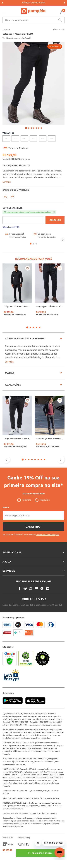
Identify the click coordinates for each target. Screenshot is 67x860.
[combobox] (33, 20)
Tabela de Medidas (18, 148)
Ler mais (9, 361)
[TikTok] (41, 588)
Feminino (26, 500)
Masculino (45, 500)
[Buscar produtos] (60, 20)
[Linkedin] (47, 588)
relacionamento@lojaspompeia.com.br (45, 725)
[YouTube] (36, 588)
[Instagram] (30, 588)
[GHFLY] (23, 844)
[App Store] (35, 701)
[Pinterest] (25, 588)
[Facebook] (19, 588)
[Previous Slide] (2, 3)
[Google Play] (13, 701)
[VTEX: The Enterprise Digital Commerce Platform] (7, 844)
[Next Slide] (64, 3)
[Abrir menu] (4, 12)
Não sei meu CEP (9, 227)
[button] (54, 46)
